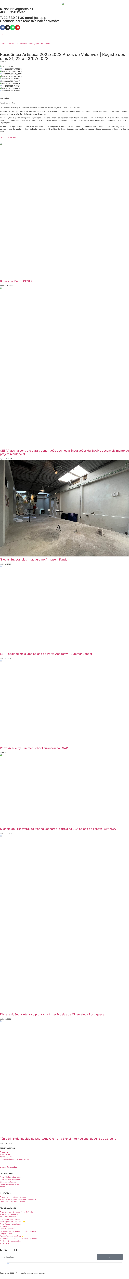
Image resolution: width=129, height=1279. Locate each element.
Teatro (2, 1187)
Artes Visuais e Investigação (11, 1224)
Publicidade (4, 1243)
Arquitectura (4, 1152)
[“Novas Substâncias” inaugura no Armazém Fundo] (64, 556)
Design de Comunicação (9, 1184)
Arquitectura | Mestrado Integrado (13, 1197)
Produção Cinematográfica (10, 1241)
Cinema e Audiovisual (8, 1182)
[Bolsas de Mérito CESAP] (54, 144)
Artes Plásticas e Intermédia (10, 1177)
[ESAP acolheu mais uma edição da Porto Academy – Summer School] (64, 567)
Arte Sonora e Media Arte (10, 1219)
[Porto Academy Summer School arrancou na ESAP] (64, 661)
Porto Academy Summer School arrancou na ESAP (34, 748)
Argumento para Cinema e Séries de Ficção (16, 1212)
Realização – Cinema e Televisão (12, 1202)
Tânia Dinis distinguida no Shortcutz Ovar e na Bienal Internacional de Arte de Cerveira (58, 1138)
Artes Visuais (5, 1154)
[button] (4, 43)
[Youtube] (17, 27)
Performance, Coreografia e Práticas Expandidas (18, 1238)
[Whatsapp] (12, 27)
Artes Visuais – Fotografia (10, 1179)
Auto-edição (4, 1226)
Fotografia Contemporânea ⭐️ (11, 1236)
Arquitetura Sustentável (9, 1214)
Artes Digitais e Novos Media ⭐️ (12, 1222)
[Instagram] (7, 27)
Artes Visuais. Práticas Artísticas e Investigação (18, 1199)
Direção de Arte (6, 1234)
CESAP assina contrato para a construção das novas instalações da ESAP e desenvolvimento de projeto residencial (64, 452)
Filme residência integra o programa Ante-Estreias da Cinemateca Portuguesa (52, 1014)
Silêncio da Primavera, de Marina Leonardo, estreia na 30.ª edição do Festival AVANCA (58, 829)
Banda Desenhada (7, 1229)
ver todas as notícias (8, 138)
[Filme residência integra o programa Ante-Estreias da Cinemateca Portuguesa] (64, 836)
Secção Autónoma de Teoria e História (15, 1159)
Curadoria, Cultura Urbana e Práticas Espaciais (18, 1231)
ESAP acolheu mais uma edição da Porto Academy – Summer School (46, 654)
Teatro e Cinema (6, 1157)
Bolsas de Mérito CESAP (16, 281)
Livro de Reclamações (8, 1167)
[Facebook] (2, 27)
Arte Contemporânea (8, 1217)
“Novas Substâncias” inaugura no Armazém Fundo (34, 559)
